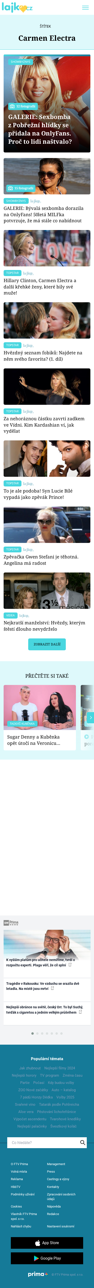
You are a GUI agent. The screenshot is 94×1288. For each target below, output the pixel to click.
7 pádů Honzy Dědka (36, 1097)
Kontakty (53, 1187)
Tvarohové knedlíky (65, 1119)
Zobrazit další (47, 644)
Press (51, 1171)
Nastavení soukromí (60, 1226)
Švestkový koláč (63, 1126)
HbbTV (15, 1187)
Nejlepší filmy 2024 (59, 1068)
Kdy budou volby (61, 1083)
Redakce (53, 1214)
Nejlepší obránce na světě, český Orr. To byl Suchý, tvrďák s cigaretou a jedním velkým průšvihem (44, 1009)
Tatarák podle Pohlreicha (59, 1104)
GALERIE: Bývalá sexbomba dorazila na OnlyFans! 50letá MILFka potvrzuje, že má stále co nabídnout (44, 214)
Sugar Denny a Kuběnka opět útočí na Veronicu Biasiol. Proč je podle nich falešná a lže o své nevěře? (36, 740)
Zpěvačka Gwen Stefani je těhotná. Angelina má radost (41, 560)
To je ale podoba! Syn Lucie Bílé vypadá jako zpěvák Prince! (38, 494)
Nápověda (54, 1206)
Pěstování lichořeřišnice (56, 1112)
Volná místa (19, 1171)
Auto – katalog (64, 1090)
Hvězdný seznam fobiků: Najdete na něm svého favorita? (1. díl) (43, 356)
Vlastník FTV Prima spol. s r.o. (24, 1216)
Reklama (17, 1179)
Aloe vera (26, 1112)
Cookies (16, 1206)
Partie (25, 1083)
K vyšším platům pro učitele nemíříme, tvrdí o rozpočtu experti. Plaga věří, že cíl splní (40, 962)
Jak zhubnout (30, 1068)
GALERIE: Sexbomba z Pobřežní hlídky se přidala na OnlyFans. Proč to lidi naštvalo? (40, 129)
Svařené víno (25, 1104)
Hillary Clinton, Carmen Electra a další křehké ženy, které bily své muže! (40, 286)
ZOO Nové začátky (33, 1090)
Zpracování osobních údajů (61, 1197)
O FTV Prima (19, 1164)
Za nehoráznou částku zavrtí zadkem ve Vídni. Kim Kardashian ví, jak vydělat (44, 424)
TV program (49, 1075)
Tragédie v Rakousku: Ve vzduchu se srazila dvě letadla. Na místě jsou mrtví (42, 986)
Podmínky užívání (22, 1194)
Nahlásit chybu (21, 1226)
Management (56, 1164)
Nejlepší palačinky (32, 1126)
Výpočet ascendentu (29, 1119)
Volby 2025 (65, 1097)
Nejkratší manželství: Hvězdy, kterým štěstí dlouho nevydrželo (44, 626)
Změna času (72, 1075)
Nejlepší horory (24, 1075)
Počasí (38, 1083)
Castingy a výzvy (58, 1179)
